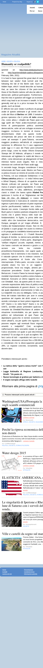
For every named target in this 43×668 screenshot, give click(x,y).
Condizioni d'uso (29, 572)
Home (4, 1)
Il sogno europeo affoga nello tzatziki (20, 380)
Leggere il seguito (28, 417)
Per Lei (32, 11)
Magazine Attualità (10, 54)
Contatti (4, 572)
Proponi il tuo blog (17, 1)
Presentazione (28, 570)
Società (32, 7)
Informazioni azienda (30, 574)
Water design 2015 (14, 453)
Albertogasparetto (25, 66)
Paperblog (12, 9)
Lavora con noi (7, 574)
